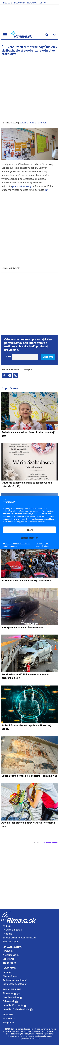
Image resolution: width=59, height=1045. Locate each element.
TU (46, 189)
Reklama (32, 3)
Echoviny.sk (8, 959)
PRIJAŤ (29, 529)
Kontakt (43, 3)
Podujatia (19, 3)
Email (8, 356)
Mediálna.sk (9, 1018)
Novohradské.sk (11, 955)
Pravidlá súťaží (10, 941)
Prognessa (8, 1022)
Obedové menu (10, 976)
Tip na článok (9, 962)
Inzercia (7, 972)
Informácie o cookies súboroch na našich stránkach (16, 545)
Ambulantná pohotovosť (15, 980)
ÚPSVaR (42, 122)
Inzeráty (7, 3)
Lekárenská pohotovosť (15, 984)
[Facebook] (4, 375)
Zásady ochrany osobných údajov (42, 545)
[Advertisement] (29, 87)
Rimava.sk (8, 951)
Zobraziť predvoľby (29, 537)
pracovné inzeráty (21, 186)
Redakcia (7, 933)
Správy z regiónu (27, 122)
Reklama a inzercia (12, 929)
